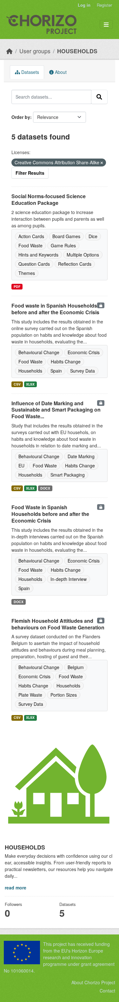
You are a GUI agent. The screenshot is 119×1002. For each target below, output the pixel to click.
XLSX (30, 384)
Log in (84, 5)
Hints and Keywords (38, 254)
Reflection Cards (74, 264)
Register (104, 5)
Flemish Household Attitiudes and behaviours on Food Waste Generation (57, 624)
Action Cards (31, 236)
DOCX (45, 488)
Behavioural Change (38, 352)
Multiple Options (83, 254)
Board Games (66, 236)
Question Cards (34, 264)
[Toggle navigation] (106, 24)
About (60, 72)
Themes (26, 273)
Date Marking (81, 456)
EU (21, 465)
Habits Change (66, 361)
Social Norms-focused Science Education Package (48, 199)
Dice (93, 236)
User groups (34, 51)
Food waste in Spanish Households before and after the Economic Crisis (55, 309)
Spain (56, 371)
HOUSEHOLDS (77, 51)
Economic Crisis (84, 352)
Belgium (76, 667)
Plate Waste (30, 695)
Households (30, 371)
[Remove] (102, 162)
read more (15, 887)
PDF (17, 286)
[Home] (9, 51)
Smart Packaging (67, 475)
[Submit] (99, 97)
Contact (107, 990)
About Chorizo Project (93, 982)
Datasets (29, 72)
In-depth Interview (68, 579)
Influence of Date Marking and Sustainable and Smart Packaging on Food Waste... (56, 410)
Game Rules (63, 245)
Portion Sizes (63, 695)
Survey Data (82, 371)
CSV (17, 384)
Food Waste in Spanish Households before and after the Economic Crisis (50, 514)
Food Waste (30, 245)
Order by (20, 117)
